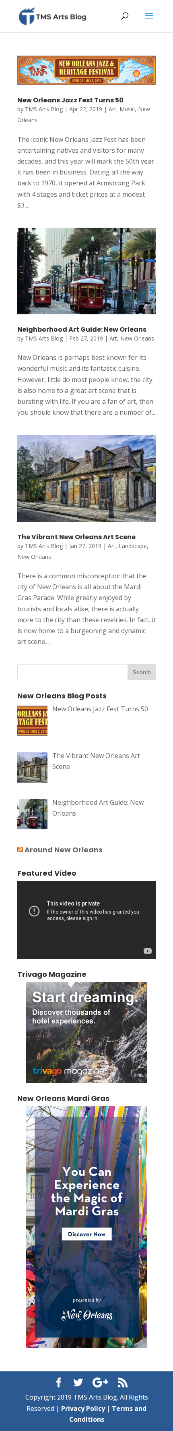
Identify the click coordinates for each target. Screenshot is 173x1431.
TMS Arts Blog (44, 109)
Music (127, 109)
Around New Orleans (64, 850)
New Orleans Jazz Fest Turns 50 (70, 100)
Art (112, 109)
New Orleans (137, 338)
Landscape (133, 546)
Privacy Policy (83, 1408)
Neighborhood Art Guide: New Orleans (81, 329)
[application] (86, 920)
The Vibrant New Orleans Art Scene (76, 537)
